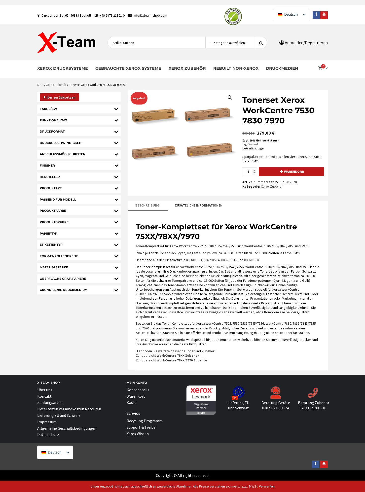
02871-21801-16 (312, 407)
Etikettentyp (51, 244)
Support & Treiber (142, 427)
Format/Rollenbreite (59, 256)
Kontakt (44, 396)
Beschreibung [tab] (147, 205)
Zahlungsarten (50, 402)
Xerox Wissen (138, 433)
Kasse (132, 402)
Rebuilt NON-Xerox (235, 68)
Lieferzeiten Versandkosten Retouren (69, 408)
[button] (229, 97)
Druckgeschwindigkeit (61, 143)
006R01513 (194, 260)
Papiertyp (48, 233)
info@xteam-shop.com (150, 15)
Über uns (44, 389)
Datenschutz (48, 434)
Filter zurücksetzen (59, 97)
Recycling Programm (145, 420)
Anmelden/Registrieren (306, 42)
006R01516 (252, 260)
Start (40, 85)
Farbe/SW (48, 109)
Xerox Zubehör (187, 68)
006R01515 (229, 260)
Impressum (47, 421)
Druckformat (52, 131)
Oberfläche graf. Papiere (63, 279)
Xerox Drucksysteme (62, 68)
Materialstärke (54, 267)
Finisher (47, 165)
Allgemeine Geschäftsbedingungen (66, 428)
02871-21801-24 (275, 407)
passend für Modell (58, 199)
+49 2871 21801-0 (112, 15)
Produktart (51, 188)
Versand (253, 144)
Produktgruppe (54, 222)
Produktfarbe (53, 210)
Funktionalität (53, 120)
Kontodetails (138, 389)
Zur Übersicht (167, 355)
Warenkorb (294, 171)
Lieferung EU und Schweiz (58, 415)
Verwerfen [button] (267, 486)
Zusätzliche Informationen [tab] (198, 205)
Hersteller (50, 177)
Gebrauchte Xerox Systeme (128, 68)
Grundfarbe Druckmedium (63, 290)
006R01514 (211, 260)
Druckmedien (282, 68)
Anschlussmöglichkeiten (62, 154)
